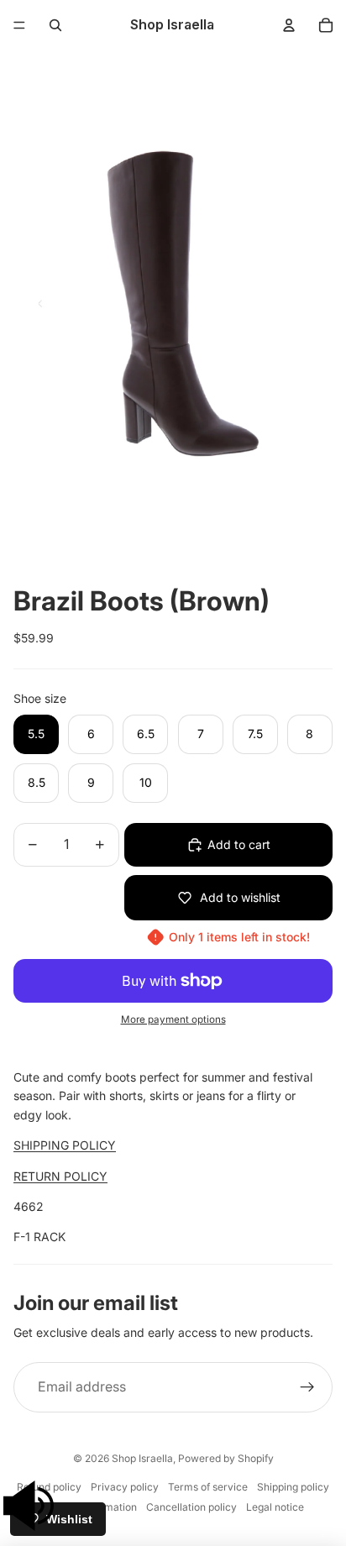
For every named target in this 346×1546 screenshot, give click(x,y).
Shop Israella (142, 1458)
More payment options (173, 1019)
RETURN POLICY (60, 1176)
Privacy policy (125, 1486)
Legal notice (275, 1507)
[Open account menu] (288, 25)
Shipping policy (293, 1486)
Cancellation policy (191, 1507)
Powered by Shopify (226, 1458)
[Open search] (55, 25)
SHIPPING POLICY (64, 1145)
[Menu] (19, 25)
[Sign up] (307, 1387)
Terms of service (208, 1486)
